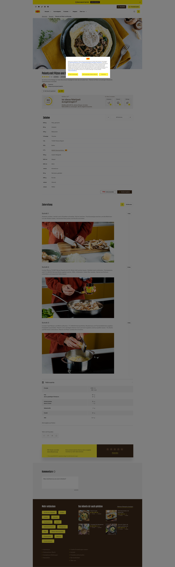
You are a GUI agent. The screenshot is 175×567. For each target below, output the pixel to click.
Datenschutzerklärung (72, 70)
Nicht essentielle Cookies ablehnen (90, 74)
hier (72, 69)
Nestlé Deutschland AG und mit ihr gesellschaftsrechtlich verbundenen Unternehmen (85, 62)
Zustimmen (103, 74)
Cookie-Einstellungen (72, 74)
